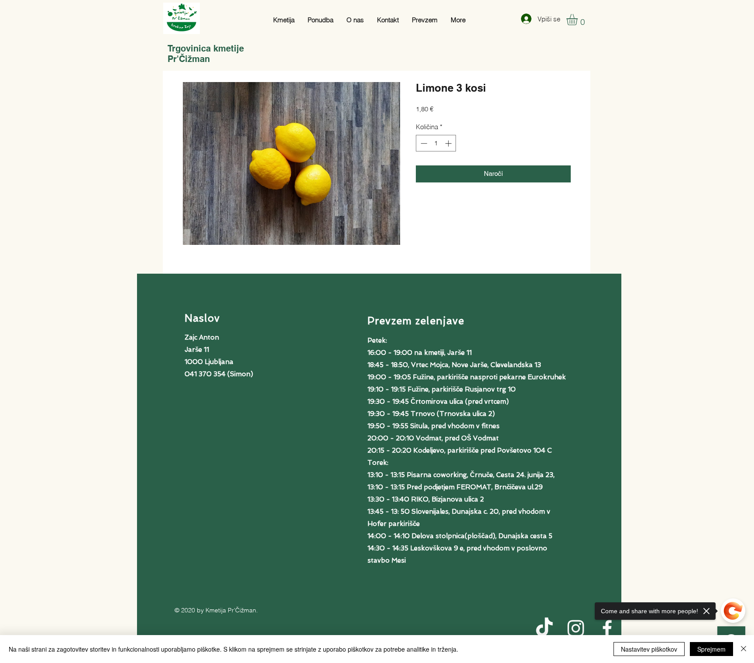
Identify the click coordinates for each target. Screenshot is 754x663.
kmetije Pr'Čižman (206, 53)
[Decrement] (423, 143)
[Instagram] (576, 628)
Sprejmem (711, 649)
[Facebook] (607, 628)
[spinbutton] (436, 143)
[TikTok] (544, 628)
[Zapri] (743, 649)
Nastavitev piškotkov (649, 649)
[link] (578, 19)
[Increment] (449, 143)
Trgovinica (190, 48)
